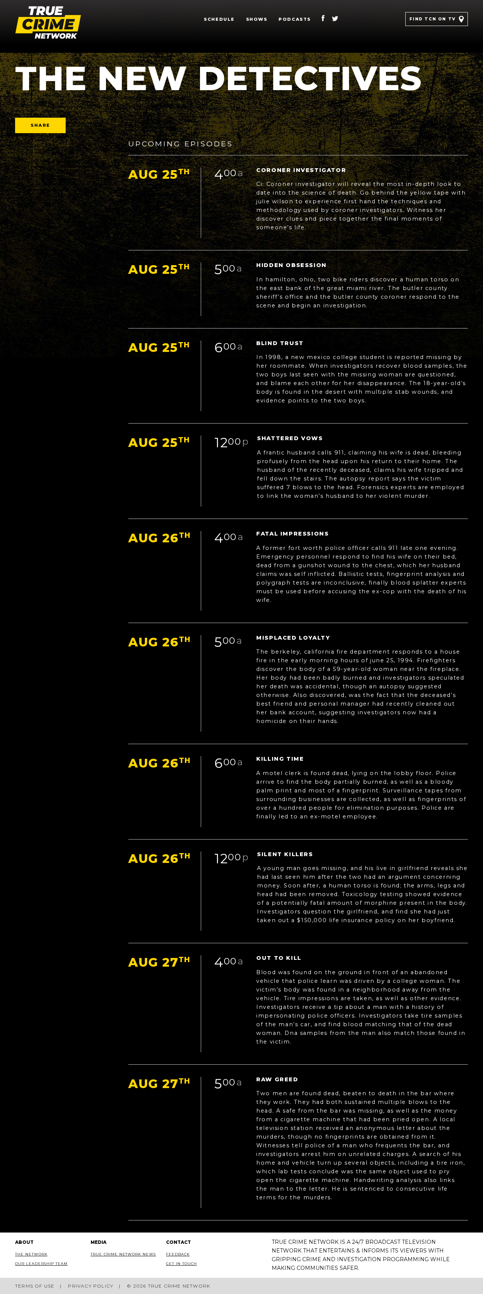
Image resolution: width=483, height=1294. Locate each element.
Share (40, 125)
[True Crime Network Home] (60, 22)
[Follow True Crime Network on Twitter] (335, 19)
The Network (31, 1254)
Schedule (219, 19)
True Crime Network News (123, 1254)
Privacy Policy (90, 1286)
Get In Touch (181, 1264)
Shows (257, 19)
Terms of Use (34, 1286)
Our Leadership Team (41, 1264)
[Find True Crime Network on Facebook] (323, 19)
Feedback (178, 1254)
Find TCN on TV (432, 19)
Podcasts (294, 19)
